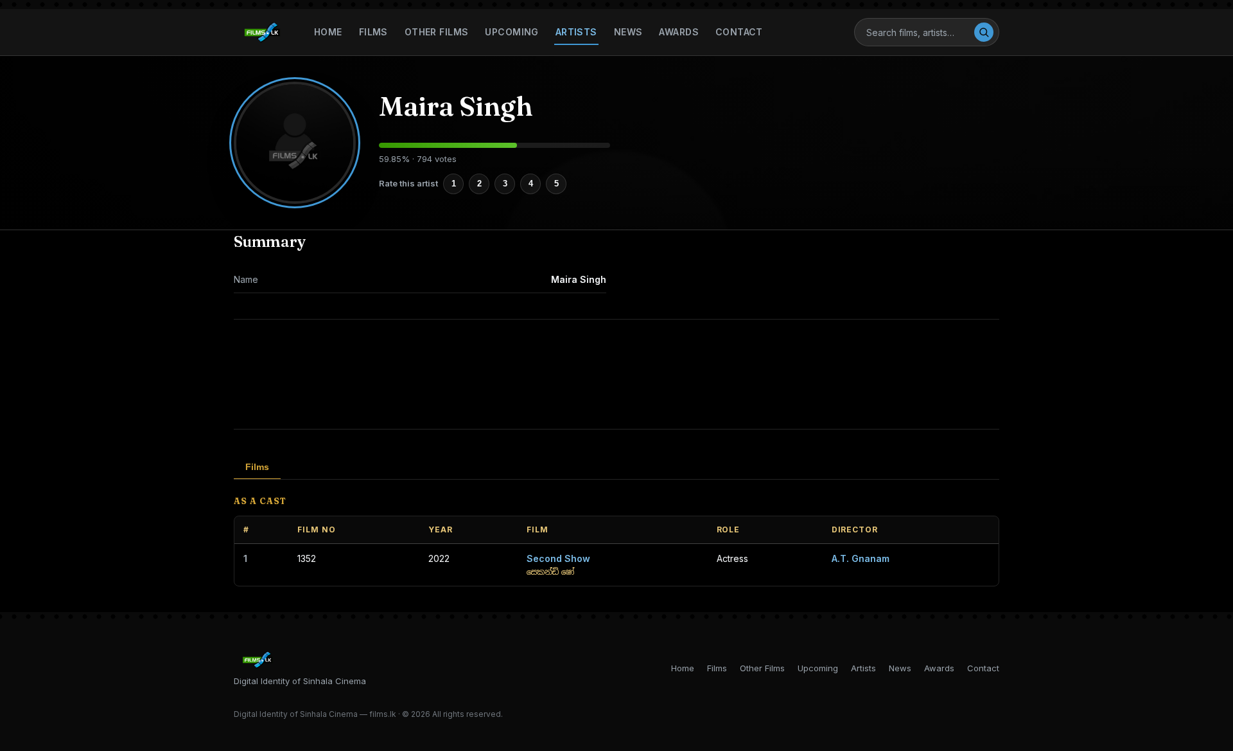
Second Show (558, 558)
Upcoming (511, 31)
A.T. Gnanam (860, 558)
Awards (679, 31)
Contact (739, 31)
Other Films (437, 31)
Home (328, 31)
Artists (576, 31)
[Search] (983, 32)
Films (373, 31)
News (628, 31)
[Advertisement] (616, 374)
